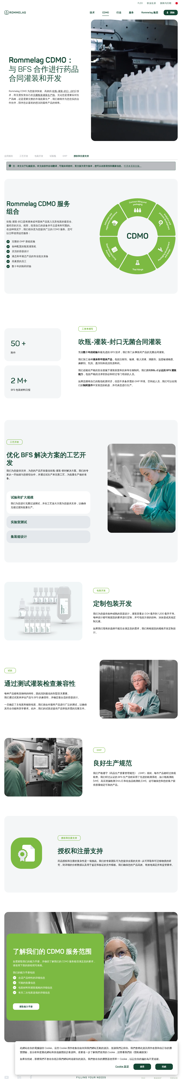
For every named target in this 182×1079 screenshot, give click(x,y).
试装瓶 (53, 156)
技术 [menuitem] (92, 12)
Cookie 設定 (122, 1066)
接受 (142, 1066)
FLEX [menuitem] (140, 3)
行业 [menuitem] (118, 12)
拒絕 (164, 1066)
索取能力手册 (26, 1006)
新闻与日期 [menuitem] (165, 3)
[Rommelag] (15, 12)
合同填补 (8, 156)
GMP (65, 156)
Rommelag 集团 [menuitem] (149, 12)
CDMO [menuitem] (105, 12)
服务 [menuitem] (131, 12)
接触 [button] (172, 12)
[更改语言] (176, 3)
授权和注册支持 (81, 156)
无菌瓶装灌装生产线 (44, 95)
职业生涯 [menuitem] (151, 3)
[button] (48, 496)
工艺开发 (23, 156)
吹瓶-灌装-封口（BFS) (64, 91)
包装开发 (39, 156)
